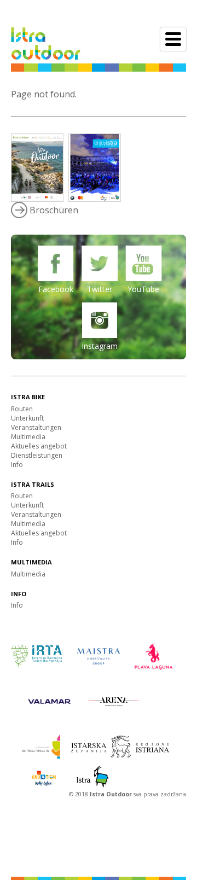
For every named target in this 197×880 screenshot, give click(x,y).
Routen (22, 408)
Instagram (100, 346)
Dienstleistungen (36, 455)
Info (17, 464)
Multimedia (28, 436)
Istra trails (32, 484)
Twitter (99, 289)
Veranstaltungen (36, 427)
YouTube (143, 289)
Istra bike (28, 397)
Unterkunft (27, 418)
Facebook (55, 289)
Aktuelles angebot (39, 446)
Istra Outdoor (112, 794)
